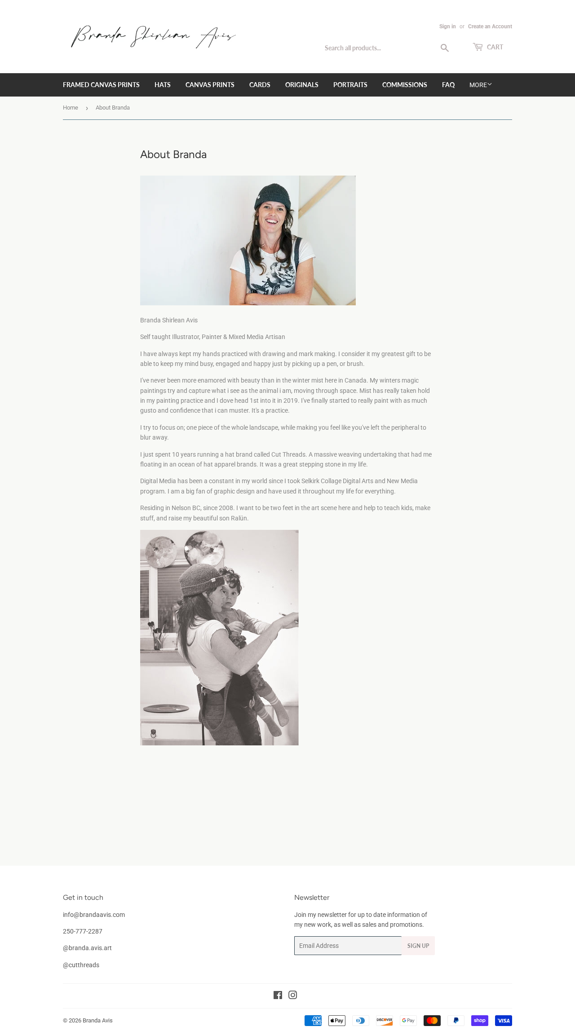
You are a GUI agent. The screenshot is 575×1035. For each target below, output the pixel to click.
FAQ (448, 84)
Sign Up (418, 946)
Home (70, 107)
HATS (163, 84)
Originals (301, 84)
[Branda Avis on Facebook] (278, 996)
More (478, 84)
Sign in (447, 26)
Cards (259, 84)
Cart (494, 47)
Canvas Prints (210, 84)
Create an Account (490, 26)
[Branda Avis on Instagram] (292, 996)
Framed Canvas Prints (101, 84)
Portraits (350, 84)
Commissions (404, 84)
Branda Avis (98, 1020)
